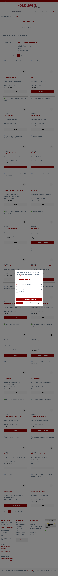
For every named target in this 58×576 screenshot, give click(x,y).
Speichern (20, 303)
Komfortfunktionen (24, 292)
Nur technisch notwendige (32, 303)
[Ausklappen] (41, 284)
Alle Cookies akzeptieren (29, 299)
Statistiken (21, 287)
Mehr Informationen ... (22, 276)
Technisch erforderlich (25, 284)
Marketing (21, 289)
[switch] (17, 286)
